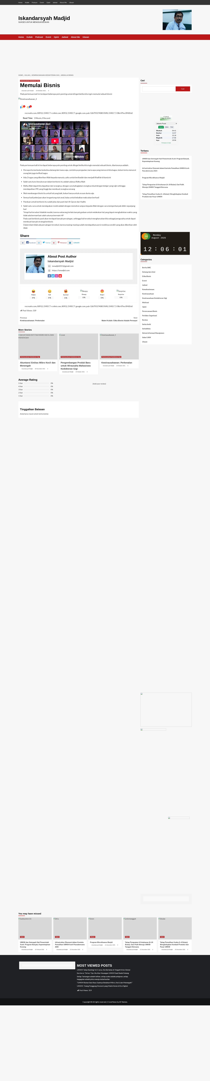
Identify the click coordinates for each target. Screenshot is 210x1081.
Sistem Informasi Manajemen (153, 333)
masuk (31, 414)
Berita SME (146, 268)
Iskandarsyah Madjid (44, 18)
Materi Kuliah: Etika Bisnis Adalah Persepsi (119, 319)
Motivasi (145, 302)
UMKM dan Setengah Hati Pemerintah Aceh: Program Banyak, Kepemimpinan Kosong (165, 160)
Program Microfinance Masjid (153, 178)
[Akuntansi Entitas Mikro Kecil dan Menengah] (37, 346)
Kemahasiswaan (148, 289)
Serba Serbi (146, 324)
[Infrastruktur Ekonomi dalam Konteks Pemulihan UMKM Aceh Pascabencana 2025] (70, 928)
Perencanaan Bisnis (149, 311)
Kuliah (27, 2)
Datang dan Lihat (148, 272)
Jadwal (55, 2)
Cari (143, 80)
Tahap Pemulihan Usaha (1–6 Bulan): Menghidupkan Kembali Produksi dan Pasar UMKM (165, 195)
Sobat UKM (146, 337)
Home (20, 2)
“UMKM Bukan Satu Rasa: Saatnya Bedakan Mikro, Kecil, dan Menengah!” (104, 982)
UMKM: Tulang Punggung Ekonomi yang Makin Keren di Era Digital (102, 986)
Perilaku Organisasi (149, 316)
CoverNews (112, 1002)
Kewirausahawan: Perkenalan (32, 319)
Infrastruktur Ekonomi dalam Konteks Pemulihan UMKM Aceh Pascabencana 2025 (165, 169)
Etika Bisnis (146, 276)
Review (145, 320)
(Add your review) (99, 384)
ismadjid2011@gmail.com (63, 266)
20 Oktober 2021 (41, 90)
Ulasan (71, 2)
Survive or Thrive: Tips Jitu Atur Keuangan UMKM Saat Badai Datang (103, 973)
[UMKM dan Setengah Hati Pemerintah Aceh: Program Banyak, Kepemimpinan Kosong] (35, 928)
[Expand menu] (90, 37)
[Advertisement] (105, 56)
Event (42, 2)
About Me (63, 2)
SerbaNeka (146, 329)
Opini (48, 2)
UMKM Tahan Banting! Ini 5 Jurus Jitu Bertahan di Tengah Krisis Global (103, 970)
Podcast (34, 2)
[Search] (190, 37)
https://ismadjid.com (61, 270)
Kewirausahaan (148, 294)
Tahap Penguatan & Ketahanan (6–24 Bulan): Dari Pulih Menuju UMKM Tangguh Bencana (163, 186)
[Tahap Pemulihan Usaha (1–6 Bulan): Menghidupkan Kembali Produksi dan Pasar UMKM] (175, 928)
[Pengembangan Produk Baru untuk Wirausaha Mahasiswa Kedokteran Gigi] (78, 346)
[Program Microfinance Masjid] (105, 928)
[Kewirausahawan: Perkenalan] (119, 346)
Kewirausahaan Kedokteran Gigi (30, 80)
